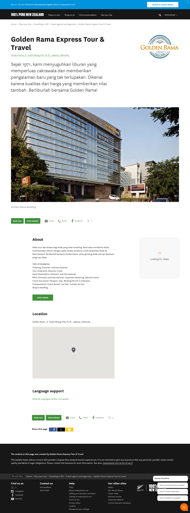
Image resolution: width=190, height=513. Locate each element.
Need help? (44, 490)
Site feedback (45, 487)
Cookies (72, 506)
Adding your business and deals (82, 493)
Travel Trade (113, 493)
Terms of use (74, 500)
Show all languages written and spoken (50, 399)
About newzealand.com (78, 490)
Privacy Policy (74, 503)
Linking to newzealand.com (80, 497)
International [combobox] (170, 15)
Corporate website (115, 500)
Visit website (32, 221)
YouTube (18, 499)
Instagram (19, 491)
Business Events (114, 497)
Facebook (19, 495)
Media (110, 487)
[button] (54, 15)
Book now (17, 221)
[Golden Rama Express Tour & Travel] (159, 47)
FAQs (71, 487)
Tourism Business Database (119, 503)
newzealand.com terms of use (118, 463)
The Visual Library (115, 490)
